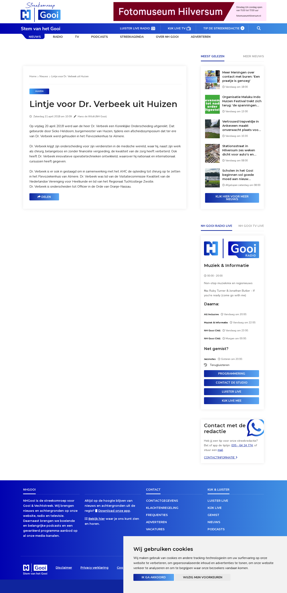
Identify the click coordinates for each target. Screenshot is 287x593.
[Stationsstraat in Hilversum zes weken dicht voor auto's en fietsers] (212, 161)
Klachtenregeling (162, 508)
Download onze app (114, 511)
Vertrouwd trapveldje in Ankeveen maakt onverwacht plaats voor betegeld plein (241, 126)
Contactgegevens (162, 501)
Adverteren (201, 37)
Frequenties (157, 515)
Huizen (39, 91)
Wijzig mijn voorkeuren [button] (202, 577)
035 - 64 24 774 (242, 445)
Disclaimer (64, 567)
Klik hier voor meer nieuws (232, 198)
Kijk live (215, 508)
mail (220, 450)
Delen (46, 197)
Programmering (231, 374)
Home (32, 76)
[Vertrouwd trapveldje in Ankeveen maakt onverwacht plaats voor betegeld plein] (212, 137)
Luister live (231, 392)
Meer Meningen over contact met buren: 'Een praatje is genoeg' (241, 77)
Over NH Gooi (167, 37)
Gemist (213, 515)
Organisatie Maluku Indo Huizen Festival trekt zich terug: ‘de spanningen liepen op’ (242, 101)
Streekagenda (132, 37)
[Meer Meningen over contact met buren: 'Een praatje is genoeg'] (212, 88)
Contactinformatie (220, 458)
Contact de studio (232, 383)
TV (77, 37)
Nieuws (35, 37)
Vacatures (155, 529)
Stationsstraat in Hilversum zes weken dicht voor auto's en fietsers (238, 150)
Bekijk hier (96, 519)
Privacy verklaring (94, 567)
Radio (58, 37)
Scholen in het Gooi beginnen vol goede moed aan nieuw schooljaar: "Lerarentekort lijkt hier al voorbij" (240, 175)
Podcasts (99, 37)
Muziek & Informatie (226, 265)
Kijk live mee (231, 401)
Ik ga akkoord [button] (154, 577)
